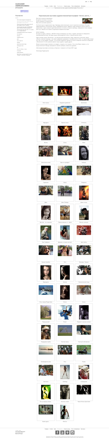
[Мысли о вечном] (83, 213)
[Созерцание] (83, 372)
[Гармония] (46, 173)
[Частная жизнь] (65, 332)
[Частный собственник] (83, 332)
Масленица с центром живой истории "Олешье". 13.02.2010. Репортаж (24, 55)
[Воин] (83, 133)
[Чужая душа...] (46, 412)
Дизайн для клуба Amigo (21, 44)
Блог (55, 6)
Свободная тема (20, 45)
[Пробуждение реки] (46, 352)
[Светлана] (46, 372)
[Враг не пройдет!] (65, 153)
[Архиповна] (83, 93)
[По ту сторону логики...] (46, 392)
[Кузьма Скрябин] (46, 252)
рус (88, 1)
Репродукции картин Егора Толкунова (24, 32)
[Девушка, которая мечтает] (65, 232)
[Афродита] (46, 113)
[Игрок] (65, 173)
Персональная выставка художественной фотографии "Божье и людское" (25, 25)
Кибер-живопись (20, 52)
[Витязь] (46, 133)
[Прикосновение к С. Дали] (65, 213)
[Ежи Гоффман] (46, 232)
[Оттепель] (83, 113)
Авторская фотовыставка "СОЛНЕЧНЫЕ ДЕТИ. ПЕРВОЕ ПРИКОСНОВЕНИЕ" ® (24, 27)
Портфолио (60, 6)
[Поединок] (83, 173)
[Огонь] (65, 133)
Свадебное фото (20, 37)
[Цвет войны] (83, 232)
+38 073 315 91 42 (24, 11)
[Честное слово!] (65, 392)
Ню (17, 47)
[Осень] (83, 292)
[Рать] (65, 352)
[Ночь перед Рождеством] (46, 292)
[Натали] (65, 272)
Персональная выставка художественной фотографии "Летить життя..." (25, 22)
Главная (46, 6)
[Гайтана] (83, 153)
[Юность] (65, 412)
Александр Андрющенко (20, 431)
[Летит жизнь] (46, 93)
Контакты (83, 6)
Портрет (18, 35)
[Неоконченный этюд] (83, 272)
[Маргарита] (46, 272)
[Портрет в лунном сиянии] (83, 312)
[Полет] (65, 312)
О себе (51, 6)
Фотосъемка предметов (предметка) (24, 19)
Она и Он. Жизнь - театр (22, 49)
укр (86, 1)
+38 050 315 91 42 (24, 10)
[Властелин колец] (46, 153)
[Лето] (65, 252)
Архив (52, 7)
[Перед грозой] (46, 312)
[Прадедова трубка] (46, 332)
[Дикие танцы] (83, 193)
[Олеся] (65, 292)
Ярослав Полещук (19, 433)
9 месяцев (19, 50)
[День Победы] (65, 193)
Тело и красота (20, 40)
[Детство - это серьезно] (46, 213)
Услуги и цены (67, 6)
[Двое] (46, 193)
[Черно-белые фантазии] (83, 392)
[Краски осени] (65, 113)
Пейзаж (18, 42)
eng (91, 1)
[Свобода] (65, 372)
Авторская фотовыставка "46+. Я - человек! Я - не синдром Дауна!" (25, 30)
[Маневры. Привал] (83, 252)
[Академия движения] (65, 93)
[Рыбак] (83, 352)
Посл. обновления (75, 6)
